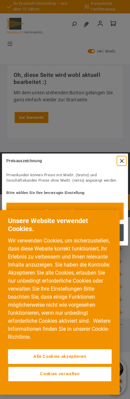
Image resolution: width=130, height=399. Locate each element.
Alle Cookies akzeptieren (59, 356)
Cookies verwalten (59, 373)
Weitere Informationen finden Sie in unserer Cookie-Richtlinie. (59, 329)
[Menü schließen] (122, 161)
